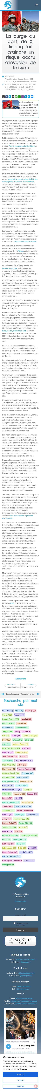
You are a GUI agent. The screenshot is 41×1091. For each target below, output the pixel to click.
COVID (7, 711)
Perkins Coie (9, 823)
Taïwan (21, 251)
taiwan (7, 90)
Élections (8, 723)
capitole (7, 752)
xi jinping (24, 90)
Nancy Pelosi (23, 87)
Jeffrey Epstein (29, 835)
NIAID (21, 844)
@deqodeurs (26, 962)
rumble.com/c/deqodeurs (25, 959)
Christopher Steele (12, 860)
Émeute (7, 815)
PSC (31, 87)
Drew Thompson (22, 82)
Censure (7, 785)
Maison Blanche (10, 802)
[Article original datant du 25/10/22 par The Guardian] (20, 109)
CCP (31, 79)
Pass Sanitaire (10, 781)
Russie (30, 711)
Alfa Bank (8, 810)
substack (26, 781)
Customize (20, 1080)
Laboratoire (9, 848)
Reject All (20, 1086)
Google (7, 831)
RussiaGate (26, 852)
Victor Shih (15, 90)
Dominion (33, 815)
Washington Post (24, 761)
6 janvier (27, 773)
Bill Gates (8, 844)
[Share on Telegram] (25, 96)
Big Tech (27, 802)
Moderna (19, 794)
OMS (26, 748)
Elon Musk (8, 769)
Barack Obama (25, 810)
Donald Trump (10, 719)
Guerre (20, 815)
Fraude (32, 794)
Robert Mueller (10, 835)
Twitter (7, 731)
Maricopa (23, 777)
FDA (23, 756)
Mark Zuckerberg (11, 856)
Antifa (6, 819)
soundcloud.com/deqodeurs (26, 1004)
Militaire (13, 87)
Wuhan (18, 740)
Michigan (8, 864)
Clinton (29, 860)
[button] (37, 5)
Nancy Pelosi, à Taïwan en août (14, 331)
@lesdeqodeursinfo (26, 973)
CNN (6, 744)
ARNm (22, 765)
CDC (29, 740)
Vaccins (7, 806)
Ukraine (7, 727)
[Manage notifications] (36, 1086)
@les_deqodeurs (23, 986)
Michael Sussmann (12, 790)
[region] (20, 1072)
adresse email (20, 915)
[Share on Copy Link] (3, 96)
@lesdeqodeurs (26, 976)
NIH (18, 798)
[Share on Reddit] (13, 96)
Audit (32, 848)
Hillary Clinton (22, 731)
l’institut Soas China (9, 268)
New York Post (23, 806)
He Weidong (22, 84)
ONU (6, 840)
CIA (5, 736)
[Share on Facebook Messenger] (32, 96)
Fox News (8, 777)
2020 (6, 740)
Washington (19, 840)
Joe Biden (22, 727)
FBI (19, 711)
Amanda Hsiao (11, 79)
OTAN (6, 794)
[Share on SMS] (16, 96)
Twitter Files (9, 827)
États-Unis (8, 765)
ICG (29, 84)
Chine (7, 82)
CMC (12, 82)
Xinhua (31, 90)
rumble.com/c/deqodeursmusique (24, 1001)
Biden (21, 723)
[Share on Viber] (22, 96)
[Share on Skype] (29, 96)
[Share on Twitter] (10, 96)
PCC (28, 790)
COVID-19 (22, 785)
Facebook (21, 752)
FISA (19, 831)
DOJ (22, 848)
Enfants (7, 798)
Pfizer (16, 736)
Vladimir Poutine (26, 769)
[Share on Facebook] (6, 96)
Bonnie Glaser (23, 79)
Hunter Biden (30, 736)
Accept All (20, 1074)
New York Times (11, 748)
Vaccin (26, 719)
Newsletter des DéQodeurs (22, 924)
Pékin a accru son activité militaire (22, 146)
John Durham (9, 756)
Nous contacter (20, 901)
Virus (23, 827)
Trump (19, 715)
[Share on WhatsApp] (19, 96)
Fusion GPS (25, 823)
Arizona (7, 761)
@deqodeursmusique (24, 998)
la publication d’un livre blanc (25, 241)
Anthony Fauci (20, 744)
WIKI (12, 603)
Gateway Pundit (10, 773)
